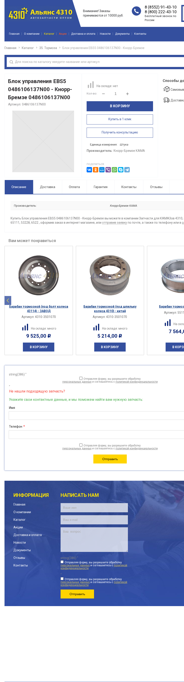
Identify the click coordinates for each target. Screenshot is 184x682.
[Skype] (120, 169)
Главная (10, 48)
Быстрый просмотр (41, 298)
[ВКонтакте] (89, 169)
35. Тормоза (48, 48)
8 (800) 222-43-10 (161, 11)
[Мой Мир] (102, 169)
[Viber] (108, 169)
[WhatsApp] (114, 169)
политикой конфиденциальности (137, 381)
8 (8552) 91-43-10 (161, 7)
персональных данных (77, 381)
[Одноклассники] (95, 169)
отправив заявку (114, 222)
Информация (31, 495)
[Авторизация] (182, 2)
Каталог (28, 48)
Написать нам (80, 495)
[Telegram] (127, 169)
